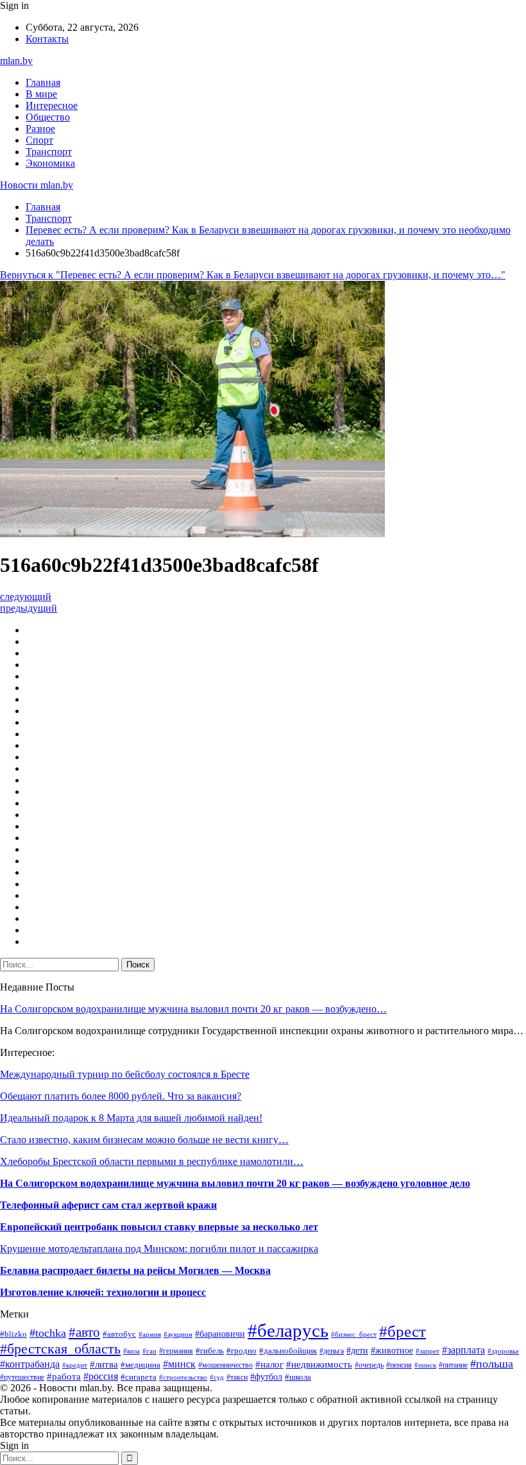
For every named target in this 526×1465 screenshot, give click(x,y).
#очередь (369, 1365)
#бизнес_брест (354, 1334)
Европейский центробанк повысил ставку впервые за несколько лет (159, 1226)
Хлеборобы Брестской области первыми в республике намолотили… (151, 1161)
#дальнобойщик (288, 1350)
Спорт (39, 140)
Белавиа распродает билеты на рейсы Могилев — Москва (135, 1270)
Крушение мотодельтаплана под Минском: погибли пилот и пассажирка (159, 1248)
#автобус (119, 1334)
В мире (41, 93)
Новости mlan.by (36, 185)
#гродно (241, 1350)
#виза (131, 1351)
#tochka (48, 1333)
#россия (100, 1376)
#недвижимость (319, 1364)
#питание (453, 1364)
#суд (217, 1377)
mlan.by (16, 60)
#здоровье (503, 1351)
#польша (491, 1363)
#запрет (427, 1351)
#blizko (13, 1334)
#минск (179, 1364)
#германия (176, 1350)
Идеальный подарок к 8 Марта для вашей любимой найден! (131, 1117)
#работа (64, 1376)
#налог (269, 1364)
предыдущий (28, 608)
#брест (402, 1331)
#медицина (140, 1364)
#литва (104, 1364)
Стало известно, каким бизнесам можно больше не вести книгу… (144, 1139)
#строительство (183, 1377)
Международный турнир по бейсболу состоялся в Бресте (125, 1074)
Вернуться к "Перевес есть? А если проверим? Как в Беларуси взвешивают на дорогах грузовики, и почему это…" (252, 274)
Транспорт (49, 151)
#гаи (149, 1351)
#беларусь (288, 1330)
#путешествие (22, 1377)
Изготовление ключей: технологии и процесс (103, 1292)
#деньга (331, 1350)
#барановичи (220, 1334)
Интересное (52, 105)
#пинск (425, 1365)
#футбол (266, 1376)
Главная (43, 82)
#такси (237, 1377)
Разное (40, 128)
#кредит (74, 1365)
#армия (150, 1334)
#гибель (210, 1350)
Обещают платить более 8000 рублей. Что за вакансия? (120, 1096)
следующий (25, 596)
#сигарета (139, 1377)
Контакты (47, 38)
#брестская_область (60, 1349)
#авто (84, 1332)
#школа (298, 1377)
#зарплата (463, 1350)
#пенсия (399, 1364)
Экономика (50, 163)
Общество (48, 117)
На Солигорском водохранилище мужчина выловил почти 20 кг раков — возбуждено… (193, 1008)
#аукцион (178, 1334)
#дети (357, 1350)
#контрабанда (30, 1364)
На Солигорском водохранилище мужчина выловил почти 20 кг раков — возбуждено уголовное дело (235, 1183)
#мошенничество (225, 1364)
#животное (392, 1350)
